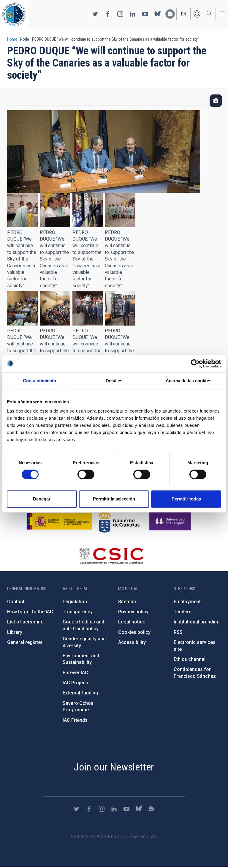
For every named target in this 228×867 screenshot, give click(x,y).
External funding (80, 693)
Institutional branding (197, 622)
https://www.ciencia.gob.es (59, 521)
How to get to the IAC (30, 612)
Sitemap (127, 601)
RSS (178, 632)
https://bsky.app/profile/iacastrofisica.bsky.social (157, 14)
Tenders (182, 612)
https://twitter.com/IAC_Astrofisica (95, 14)
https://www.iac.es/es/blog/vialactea (170, 14)
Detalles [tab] (114, 380)
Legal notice (131, 622)
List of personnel (26, 622)
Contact (15, 601)
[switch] (85, 474)
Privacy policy (133, 612)
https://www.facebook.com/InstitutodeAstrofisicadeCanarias (108, 14)
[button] (22, 210)
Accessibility (132, 642)
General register (24, 642)
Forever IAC (75, 672)
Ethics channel (189, 659)
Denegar (41, 498)
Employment (187, 601)
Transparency (78, 612)
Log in (197, 14)
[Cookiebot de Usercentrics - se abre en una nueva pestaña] (195, 363)
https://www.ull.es (171, 521)
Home (12, 39)
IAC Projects (76, 683)
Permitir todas (186, 498)
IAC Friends (75, 720)
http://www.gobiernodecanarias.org (119, 521)
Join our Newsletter (114, 767)
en (183, 14)
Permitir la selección (114, 498)
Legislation (75, 601)
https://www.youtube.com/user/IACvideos (145, 14)
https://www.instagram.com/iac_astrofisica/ (120, 14)
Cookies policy (134, 632)
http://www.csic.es (111, 555)
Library (14, 632)
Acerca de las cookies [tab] (188, 380)
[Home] (14, 14)
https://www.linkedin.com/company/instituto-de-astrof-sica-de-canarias (132, 14)
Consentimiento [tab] (39, 380)
